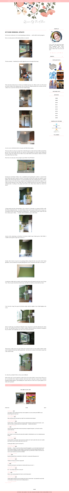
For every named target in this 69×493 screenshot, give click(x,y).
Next (45, 407)
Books (22, 1)
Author (9, 472)
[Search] (62, 56)
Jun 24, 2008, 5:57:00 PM (12, 462)
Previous (7, 407)
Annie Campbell (11, 416)
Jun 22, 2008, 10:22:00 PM (12, 431)
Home (9, 1)
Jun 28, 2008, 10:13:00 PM (12, 475)
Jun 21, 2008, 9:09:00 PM (12, 419)
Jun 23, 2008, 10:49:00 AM (12, 445)
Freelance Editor (48, 1)
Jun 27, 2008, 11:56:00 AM (12, 466)
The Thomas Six (11, 438)
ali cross (9, 454)
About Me (15, 1)
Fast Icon (58, 131)
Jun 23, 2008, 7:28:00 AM (12, 437)
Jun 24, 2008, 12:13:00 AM (12, 457)
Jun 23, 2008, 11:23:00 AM (12, 453)
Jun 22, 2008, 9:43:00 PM (12, 425)
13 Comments (8, 385)
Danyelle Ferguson (11, 421)
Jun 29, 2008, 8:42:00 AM (12, 481)
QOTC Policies (37, 1)
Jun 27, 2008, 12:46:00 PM (12, 471)
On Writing (28, 1)
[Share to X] (42, 385)
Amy (8, 426)
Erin (8, 463)
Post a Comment (8, 482)
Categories (57, 1)
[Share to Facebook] (41, 385)
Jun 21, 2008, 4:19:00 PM (12, 415)
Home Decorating (26, 385)
